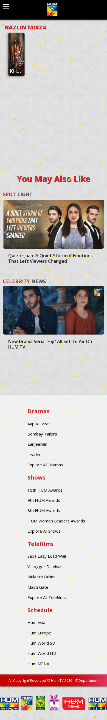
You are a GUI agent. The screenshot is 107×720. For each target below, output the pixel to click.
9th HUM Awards (43, 500)
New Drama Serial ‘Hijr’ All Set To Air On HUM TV (50, 344)
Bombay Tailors (42, 434)
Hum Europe (39, 633)
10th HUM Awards (45, 490)
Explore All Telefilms (46, 597)
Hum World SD (41, 643)
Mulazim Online (41, 576)
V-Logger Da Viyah (45, 566)
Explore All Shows (44, 531)
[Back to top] (89, 707)
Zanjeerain (37, 444)
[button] (5, 232)
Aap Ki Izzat (38, 423)
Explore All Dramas (45, 464)
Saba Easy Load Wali (46, 556)
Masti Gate (37, 587)
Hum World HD (41, 653)
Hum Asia (36, 622)
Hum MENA (38, 663)
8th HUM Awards (43, 510)
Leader (34, 454)
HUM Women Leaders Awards (56, 521)
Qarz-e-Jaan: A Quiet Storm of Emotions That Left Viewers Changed (50, 258)
